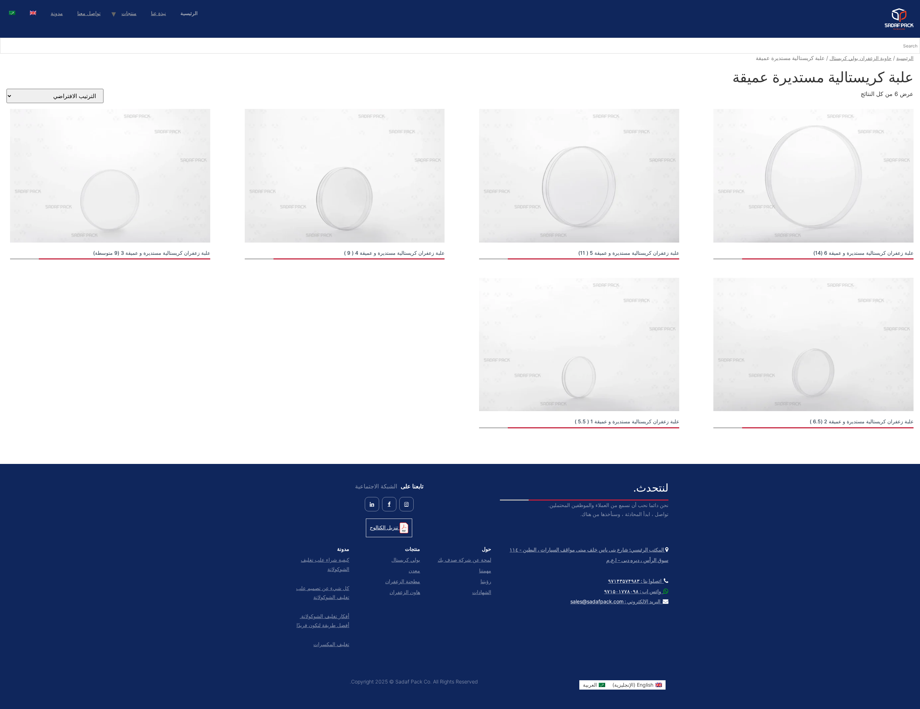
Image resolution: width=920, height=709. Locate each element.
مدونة (57, 13)
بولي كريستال (405, 560)
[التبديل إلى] (33, 14)
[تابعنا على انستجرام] (406, 504)
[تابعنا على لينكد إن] (372, 504)
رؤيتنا (485, 581)
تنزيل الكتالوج (385, 527)
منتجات (129, 13)
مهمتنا (485, 570)
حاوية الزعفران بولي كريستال (860, 58)
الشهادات (481, 592)
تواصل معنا (89, 13)
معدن (414, 570)
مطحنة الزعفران (402, 581)
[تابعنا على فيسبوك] (389, 504)
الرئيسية (905, 58)
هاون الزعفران (405, 592)
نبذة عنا (158, 13)
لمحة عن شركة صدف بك (464, 560)
